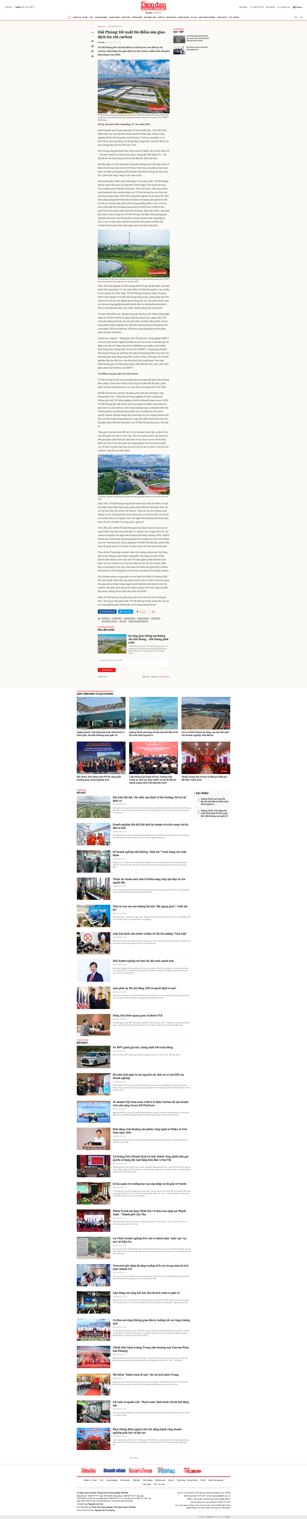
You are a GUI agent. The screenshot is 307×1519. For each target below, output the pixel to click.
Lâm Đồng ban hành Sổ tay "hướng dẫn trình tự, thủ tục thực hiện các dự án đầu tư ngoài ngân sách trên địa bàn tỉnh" (152, 779)
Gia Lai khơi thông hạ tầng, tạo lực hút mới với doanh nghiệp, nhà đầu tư (205, 734)
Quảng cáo (285, 7)
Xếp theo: (146, 677)
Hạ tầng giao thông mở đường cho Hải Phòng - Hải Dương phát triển (148, 639)
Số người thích (164, 677)
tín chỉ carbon (116, 618)
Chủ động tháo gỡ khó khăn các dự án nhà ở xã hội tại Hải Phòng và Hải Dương (197, 38)
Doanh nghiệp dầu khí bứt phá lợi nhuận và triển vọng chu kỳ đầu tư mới (150, 826)
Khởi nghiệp (137, 17)
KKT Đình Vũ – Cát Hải (109, 621)
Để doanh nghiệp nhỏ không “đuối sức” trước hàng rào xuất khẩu (149, 853)
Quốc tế (161, 17)
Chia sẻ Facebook (108, 612)
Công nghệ (221, 17)
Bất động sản (150, 17)
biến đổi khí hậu (129, 618)
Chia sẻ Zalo (126, 612)
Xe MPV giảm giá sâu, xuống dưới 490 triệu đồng (143, 1047)
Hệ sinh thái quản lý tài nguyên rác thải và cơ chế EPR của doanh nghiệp (148, 1076)
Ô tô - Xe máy (233, 17)
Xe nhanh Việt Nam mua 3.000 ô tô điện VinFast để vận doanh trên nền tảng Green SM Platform (150, 1104)
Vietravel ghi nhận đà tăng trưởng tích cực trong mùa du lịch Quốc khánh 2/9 (151, 1267)
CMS (210, 1517)
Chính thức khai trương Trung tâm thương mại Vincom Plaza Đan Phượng (151, 1349)
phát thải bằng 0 (143, 618)
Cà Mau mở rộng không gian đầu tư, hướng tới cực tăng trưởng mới (151, 1322)
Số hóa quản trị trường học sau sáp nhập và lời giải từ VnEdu (149, 1183)
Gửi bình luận (107, 670)
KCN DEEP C (155, 618)
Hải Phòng (105, 618)
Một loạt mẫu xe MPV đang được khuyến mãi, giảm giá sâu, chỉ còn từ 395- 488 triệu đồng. (146, 1055)
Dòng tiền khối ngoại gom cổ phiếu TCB (137, 1015)
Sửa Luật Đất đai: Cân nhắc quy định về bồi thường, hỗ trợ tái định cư (149, 799)
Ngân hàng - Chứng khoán (177, 17)
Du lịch (194, 17)
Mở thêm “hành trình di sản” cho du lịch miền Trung (146, 1374)
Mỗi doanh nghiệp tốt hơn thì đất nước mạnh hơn (143, 960)
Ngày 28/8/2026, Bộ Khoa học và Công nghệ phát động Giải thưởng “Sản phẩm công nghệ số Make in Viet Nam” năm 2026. (150, 1141)
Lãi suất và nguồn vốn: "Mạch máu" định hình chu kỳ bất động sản (151, 1404)
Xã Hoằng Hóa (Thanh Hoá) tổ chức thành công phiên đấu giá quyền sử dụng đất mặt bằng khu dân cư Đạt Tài (150, 1158)
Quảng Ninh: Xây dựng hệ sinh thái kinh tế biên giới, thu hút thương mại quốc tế (100, 734)
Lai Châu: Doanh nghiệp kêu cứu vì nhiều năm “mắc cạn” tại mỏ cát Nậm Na (149, 1240)
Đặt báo (272, 7)
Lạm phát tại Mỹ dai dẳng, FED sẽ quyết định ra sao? (144, 988)
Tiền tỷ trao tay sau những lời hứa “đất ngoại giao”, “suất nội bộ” (150, 908)
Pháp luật (126, 17)
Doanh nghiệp (101, 17)
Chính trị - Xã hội (80, 17)
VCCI (91, 17)
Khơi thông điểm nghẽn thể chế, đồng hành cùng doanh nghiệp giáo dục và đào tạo (147, 1431)
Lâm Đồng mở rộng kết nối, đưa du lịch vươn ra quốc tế (146, 1292)
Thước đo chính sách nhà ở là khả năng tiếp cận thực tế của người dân (149, 881)
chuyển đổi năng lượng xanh (138, 621)
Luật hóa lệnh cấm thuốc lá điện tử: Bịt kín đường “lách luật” (150, 933)
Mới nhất (9, 7)
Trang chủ (101, 26)
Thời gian (154, 677)
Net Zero (123, 621)
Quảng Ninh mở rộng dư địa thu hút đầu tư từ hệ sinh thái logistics (153, 734)
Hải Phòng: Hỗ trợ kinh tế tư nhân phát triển (197, 48)
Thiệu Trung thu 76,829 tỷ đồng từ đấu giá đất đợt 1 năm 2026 (204, 778)
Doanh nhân (114, 17)
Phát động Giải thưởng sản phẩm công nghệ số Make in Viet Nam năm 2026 (150, 1131)
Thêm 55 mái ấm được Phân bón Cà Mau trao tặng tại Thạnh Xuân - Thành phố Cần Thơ (149, 1213)
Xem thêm (134, 1458)
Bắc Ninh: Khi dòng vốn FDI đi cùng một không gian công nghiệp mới (99, 778)
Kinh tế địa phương (207, 17)
